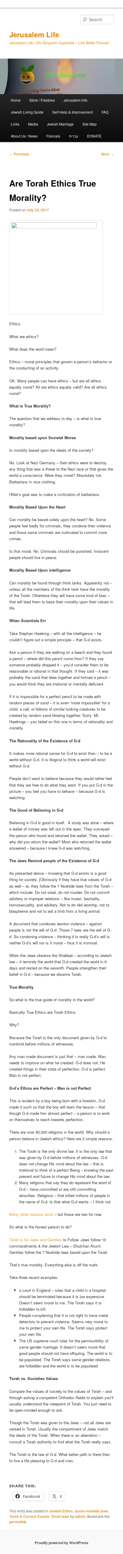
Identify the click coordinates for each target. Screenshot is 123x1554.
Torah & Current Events (29, 1516)
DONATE (94, 135)
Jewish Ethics (61, 1511)
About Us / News (24, 135)
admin (80, 1516)
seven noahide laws (91, 1511)
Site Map (89, 123)
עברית (73, 135)
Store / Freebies (42, 100)
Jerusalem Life (34, 34)
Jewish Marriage (60, 123)
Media (33, 123)
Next (107, 154)
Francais (53, 135)
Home (16, 100)
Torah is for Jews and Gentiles (35, 1239)
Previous (19, 154)
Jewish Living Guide (27, 112)
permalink (17, 1521)
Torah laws (60, 1516)
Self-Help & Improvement (72, 112)
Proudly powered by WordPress (61, 1542)
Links (15, 123)
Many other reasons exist (31, 1214)
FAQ (105, 112)
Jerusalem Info (75, 100)
